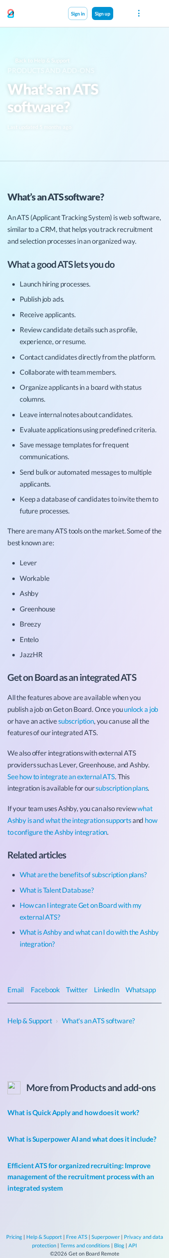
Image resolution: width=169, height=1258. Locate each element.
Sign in (78, 13)
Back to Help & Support (42, 60)
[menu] (139, 13)
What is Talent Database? (57, 890)
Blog (119, 1245)
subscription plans (122, 788)
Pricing (14, 1237)
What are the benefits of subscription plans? (83, 874)
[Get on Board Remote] (10, 14)
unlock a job (141, 709)
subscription (76, 721)
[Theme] (122, 13)
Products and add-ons (50, 70)
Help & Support (44, 1237)
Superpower (105, 1237)
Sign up (102, 13)
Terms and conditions (85, 1245)
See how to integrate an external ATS (61, 776)
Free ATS (76, 1237)
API (132, 1245)
